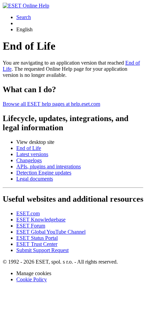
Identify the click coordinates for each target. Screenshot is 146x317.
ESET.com (28, 213)
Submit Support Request (42, 250)
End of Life (28, 148)
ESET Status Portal (37, 238)
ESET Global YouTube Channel (51, 232)
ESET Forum (30, 226)
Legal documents (34, 179)
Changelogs (29, 160)
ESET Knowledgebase (41, 219)
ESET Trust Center (36, 244)
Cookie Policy (31, 279)
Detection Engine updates (43, 173)
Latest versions (32, 154)
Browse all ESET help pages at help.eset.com (51, 104)
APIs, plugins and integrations (48, 166)
